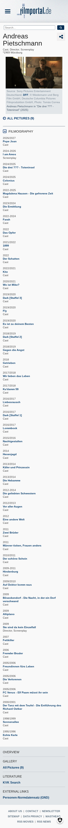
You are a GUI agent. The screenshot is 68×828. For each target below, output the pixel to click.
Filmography (20, 131)
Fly (5, 310)
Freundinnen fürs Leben (18, 666)
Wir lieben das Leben (16, 376)
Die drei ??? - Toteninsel (19, 167)
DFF (25, 94)
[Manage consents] (60, 820)
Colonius (9, 180)
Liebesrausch (11, 402)
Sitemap (13, 816)
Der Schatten (11, 258)
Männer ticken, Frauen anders (22, 545)
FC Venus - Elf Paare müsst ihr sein (25, 692)
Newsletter (51, 811)
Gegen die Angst (13, 349)
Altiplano (9, 614)
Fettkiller (8, 640)
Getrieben (9, 362)
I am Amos (9, 154)
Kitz (5, 271)
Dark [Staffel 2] (12, 336)
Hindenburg (10, 571)
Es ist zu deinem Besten (18, 323)
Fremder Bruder (13, 653)
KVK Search (11, 782)
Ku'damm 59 (11, 389)
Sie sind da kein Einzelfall (19, 627)
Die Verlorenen (12, 679)
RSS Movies (25, 821)
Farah (6, 219)
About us (15, 811)
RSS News (44, 821)
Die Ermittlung (12, 206)
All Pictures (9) (20, 118)
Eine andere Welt (14, 519)
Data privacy (32, 816)
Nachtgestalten (12, 441)
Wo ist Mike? (11, 284)
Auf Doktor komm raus (17, 584)
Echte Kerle (10, 735)
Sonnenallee (11, 721)
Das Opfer (9, 232)
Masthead (53, 816)
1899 (6, 245)
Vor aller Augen (12, 506)
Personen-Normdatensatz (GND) (26, 797)
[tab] (34, 131)
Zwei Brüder (10, 532)
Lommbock (10, 428)
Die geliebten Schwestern (19, 493)
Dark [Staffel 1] (12, 415)
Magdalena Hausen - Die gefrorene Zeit (28, 193)
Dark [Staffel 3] (12, 297)
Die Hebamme (11, 480)
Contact (32, 811)
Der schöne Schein (15, 558)
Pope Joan (10, 141)
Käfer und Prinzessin (16, 467)
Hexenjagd (10, 454)
